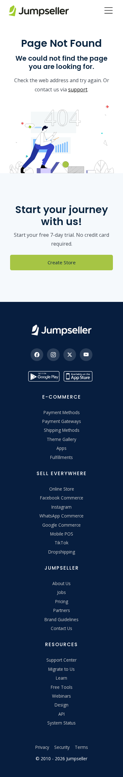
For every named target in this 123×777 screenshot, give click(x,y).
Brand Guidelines (61, 619)
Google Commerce (61, 525)
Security (62, 747)
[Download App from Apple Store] (79, 376)
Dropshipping (61, 552)
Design (61, 705)
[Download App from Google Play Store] (44, 376)
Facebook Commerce (61, 498)
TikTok (61, 543)
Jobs (61, 592)
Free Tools (62, 687)
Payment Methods (62, 412)
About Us (61, 583)
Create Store (62, 262)
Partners (61, 610)
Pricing (61, 601)
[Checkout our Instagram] (53, 354)
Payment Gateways (61, 421)
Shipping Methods (61, 430)
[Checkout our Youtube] (86, 354)
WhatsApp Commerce (61, 516)
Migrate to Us (61, 669)
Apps (61, 448)
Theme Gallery (61, 439)
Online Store (61, 489)
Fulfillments (61, 457)
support (77, 89)
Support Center (61, 660)
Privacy (42, 747)
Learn (61, 678)
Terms (81, 747)
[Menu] (108, 11)
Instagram (61, 507)
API (61, 714)
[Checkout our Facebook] (37, 354)
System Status (61, 723)
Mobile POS (61, 534)
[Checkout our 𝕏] (69, 354)
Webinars (61, 696)
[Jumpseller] (61, 330)
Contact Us (61, 628)
